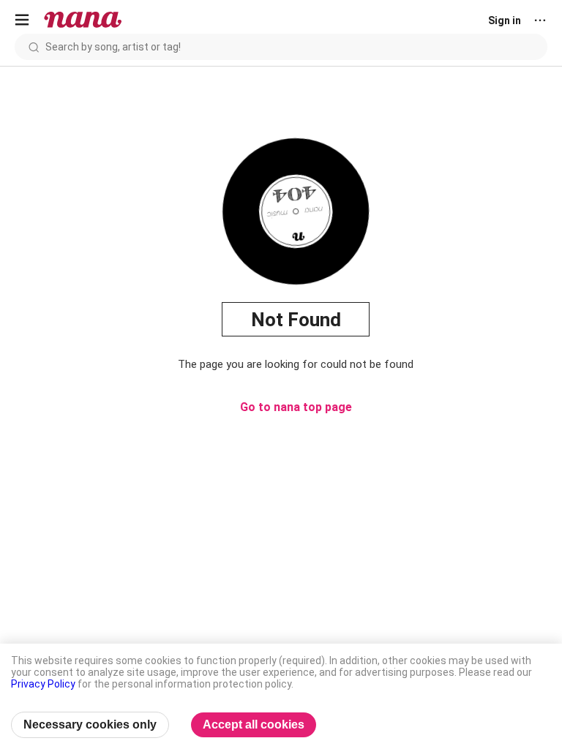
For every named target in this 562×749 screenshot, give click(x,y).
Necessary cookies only (90, 724)
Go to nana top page (296, 407)
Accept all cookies (253, 724)
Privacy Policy (43, 684)
